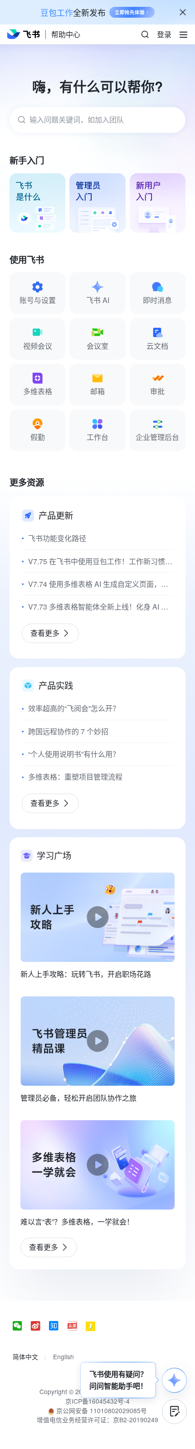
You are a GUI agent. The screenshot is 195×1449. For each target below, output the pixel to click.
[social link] (22, 1326)
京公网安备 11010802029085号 (100, 1410)
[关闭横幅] (183, 12)
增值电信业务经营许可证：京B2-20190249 (97, 1419)
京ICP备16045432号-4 (97, 1400)
